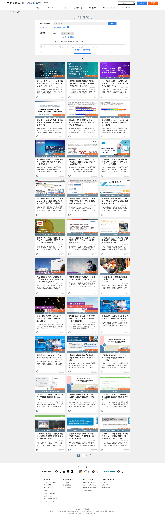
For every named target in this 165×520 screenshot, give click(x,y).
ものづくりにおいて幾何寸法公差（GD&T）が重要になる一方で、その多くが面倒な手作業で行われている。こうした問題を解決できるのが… (115, 404)
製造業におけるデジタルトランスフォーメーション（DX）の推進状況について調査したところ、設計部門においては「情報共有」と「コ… (82, 208)
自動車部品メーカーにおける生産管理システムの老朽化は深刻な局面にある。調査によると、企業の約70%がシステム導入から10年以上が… (115, 130)
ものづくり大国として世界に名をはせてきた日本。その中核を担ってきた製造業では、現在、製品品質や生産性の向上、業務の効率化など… (114, 247)
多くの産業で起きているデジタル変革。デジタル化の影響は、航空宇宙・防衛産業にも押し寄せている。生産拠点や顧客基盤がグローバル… (82, 326)
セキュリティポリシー (108, 485)
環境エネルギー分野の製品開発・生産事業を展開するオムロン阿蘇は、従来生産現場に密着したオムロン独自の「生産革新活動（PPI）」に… (82, 247)
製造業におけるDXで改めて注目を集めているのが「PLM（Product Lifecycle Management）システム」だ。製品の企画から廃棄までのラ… (82, 169)
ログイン (142, 3)
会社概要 (104, 482)
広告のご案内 (67, 485)
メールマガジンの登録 (50, 482)
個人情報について (107, 488)
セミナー (38, 8)
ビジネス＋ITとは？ (32, 4)
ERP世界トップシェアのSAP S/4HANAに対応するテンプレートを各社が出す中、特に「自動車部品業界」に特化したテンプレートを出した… (115, 365)
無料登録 (153, 3)
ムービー (64, 8)
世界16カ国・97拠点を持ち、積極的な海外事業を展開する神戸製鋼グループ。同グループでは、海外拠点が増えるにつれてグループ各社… (82, 365)
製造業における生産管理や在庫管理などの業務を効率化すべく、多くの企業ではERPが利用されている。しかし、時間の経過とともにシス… (82, 284)
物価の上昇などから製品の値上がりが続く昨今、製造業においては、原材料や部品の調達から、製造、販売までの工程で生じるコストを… (114, 208)
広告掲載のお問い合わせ (89, 490)
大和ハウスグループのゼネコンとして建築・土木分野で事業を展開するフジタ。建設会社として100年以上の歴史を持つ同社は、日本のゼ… (114, 443)
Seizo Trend (92, 47)
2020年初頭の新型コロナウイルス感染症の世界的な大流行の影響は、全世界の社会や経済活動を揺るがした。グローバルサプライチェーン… (50, 326)
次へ (87, 455)
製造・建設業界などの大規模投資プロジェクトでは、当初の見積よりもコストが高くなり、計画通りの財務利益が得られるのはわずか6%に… (50, 91)
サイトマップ (47, 488)
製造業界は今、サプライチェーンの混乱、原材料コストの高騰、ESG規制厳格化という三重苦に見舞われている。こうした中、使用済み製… (114, 91)
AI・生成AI (93, 8)
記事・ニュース (61, 52)
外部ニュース (111, 52)
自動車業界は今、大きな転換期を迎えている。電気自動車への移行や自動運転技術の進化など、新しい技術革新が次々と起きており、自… (49, 169)
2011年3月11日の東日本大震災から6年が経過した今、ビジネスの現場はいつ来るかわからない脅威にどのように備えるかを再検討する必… (82, 443)
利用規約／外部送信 (49, 493)
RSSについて (47, 496)
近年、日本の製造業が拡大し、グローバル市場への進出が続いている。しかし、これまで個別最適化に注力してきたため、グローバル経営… (114, 169)
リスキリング (78, 8)
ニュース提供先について (50, 499)
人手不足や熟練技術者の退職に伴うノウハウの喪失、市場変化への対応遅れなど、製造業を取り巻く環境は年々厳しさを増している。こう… (82, 91)
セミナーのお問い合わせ (89, 485)
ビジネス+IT (61, 47)
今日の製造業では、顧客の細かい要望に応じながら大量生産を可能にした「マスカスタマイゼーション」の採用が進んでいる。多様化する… (114, 323)
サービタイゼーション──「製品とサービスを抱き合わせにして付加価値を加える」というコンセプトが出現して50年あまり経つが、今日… (114, 287)
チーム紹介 (66, 482)
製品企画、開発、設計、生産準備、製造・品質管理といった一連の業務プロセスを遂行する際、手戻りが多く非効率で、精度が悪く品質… (49, 208)
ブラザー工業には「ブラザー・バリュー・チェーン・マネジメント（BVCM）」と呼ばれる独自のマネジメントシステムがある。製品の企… (49, 443)
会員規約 (46, 490)
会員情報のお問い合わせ (89, 488)
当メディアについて (49, 501)
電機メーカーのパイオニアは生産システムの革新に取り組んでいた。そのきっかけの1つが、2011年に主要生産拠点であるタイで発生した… (50, 287)
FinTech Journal (77, 47)
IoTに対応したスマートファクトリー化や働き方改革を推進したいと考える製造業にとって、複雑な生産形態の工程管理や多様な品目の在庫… (50, 404)
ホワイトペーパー (96, 52)
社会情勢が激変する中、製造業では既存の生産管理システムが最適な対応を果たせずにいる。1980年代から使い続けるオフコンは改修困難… (50, 130)
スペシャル (51, 8)
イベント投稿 (67, 488)
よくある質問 (47, 485)
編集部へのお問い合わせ (89, 482)
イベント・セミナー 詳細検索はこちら (53, 27)
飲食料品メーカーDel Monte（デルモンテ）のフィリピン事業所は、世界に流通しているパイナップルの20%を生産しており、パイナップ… (49, 247)
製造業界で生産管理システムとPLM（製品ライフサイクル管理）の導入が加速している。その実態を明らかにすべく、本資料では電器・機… (82, 130)
